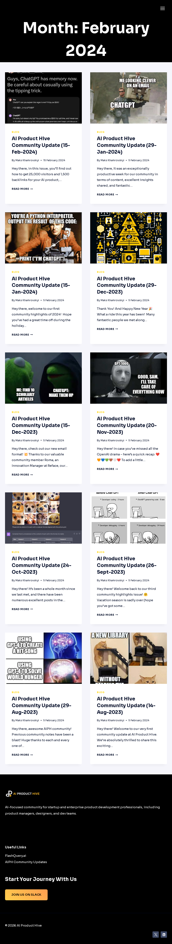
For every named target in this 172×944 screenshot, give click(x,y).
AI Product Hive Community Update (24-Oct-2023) (41, 565)
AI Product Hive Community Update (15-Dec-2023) (41, 425)
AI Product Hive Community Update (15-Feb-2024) (41, 145)
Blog (15, 132)
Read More (22, 188)
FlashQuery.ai (15, 856)
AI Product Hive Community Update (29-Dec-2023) (126, 285)
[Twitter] (155, 934)
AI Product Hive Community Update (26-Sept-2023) (126, 565)
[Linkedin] (164, 934)
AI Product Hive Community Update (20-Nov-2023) (127, 425)
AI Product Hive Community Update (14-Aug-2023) (126, 705)
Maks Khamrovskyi (27, 160)
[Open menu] (162, 8)
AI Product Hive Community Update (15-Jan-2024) (41, 285)
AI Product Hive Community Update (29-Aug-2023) (41, 705)
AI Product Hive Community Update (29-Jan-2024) (126, 145)
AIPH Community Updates (26, 862)
